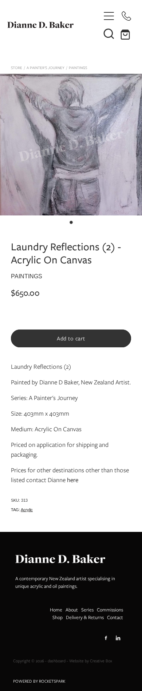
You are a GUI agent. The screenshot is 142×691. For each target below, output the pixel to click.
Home (56, 609)
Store (16, 67)
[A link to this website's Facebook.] (106, 638)
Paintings (78, 67)
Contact (115, 617)
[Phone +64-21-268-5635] (126, 16)
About (72, 609)
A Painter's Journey (45, 67)
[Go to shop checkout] (126, 33)
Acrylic (27, 510)
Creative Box (101, 661)
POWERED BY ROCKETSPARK (39, 681)
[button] (109, 33)
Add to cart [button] (71, 339)
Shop (57, 617)
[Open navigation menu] (109, 16)
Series (87, 609)
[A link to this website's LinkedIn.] (118, 638)
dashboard (57, 661)
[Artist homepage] (53, 24)
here (72, 480)
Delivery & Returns (85, 617)
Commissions (110, 609)
